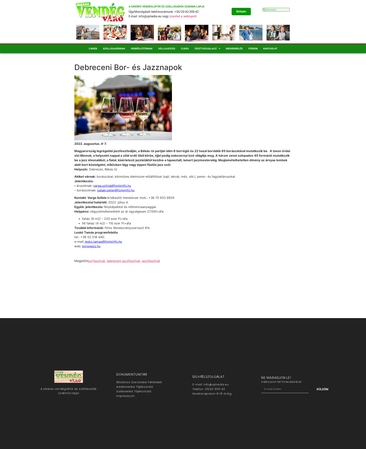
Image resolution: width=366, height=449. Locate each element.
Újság (185, 48)
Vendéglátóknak (141, 48)
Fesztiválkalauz (206, 48)
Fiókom (253, 48)
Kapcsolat (270, 48)
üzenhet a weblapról (183, 16)
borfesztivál (96, 261)
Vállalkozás (166, 48)
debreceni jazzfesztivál (123, 261)
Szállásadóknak (114, 48)
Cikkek (93, 48)
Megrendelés (234, 48)
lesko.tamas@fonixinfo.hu (103, 241)
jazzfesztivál (151, 261)
